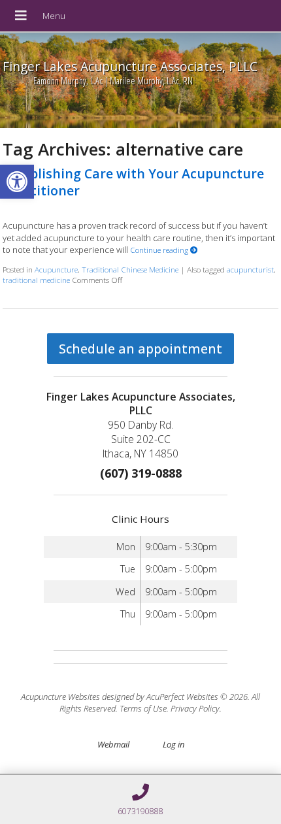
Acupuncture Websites (60, 696)
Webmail (113, 744)
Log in (173, 744)
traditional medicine (36, 279)
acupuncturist (250, 269)
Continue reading (160, 249)
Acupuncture (56, 269)
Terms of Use (143, 708)
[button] (17, 182)
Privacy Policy (195, 708)
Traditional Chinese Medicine (130, 269)
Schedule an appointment (140, 348)
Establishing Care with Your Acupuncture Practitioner (133, 182)
